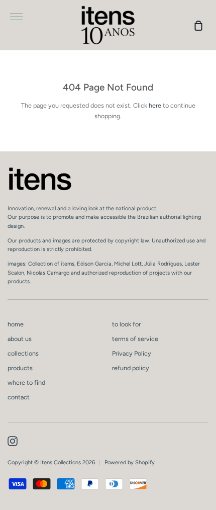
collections (23, 353)
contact (19, 397)
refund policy (130, 368)
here (155, 105)
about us (20, 339)
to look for (126, 324)
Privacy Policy (131, 353)
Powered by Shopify (129, 462)
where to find (26, 382)
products (20, 368)
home (16, 324)
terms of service (135, 339)
